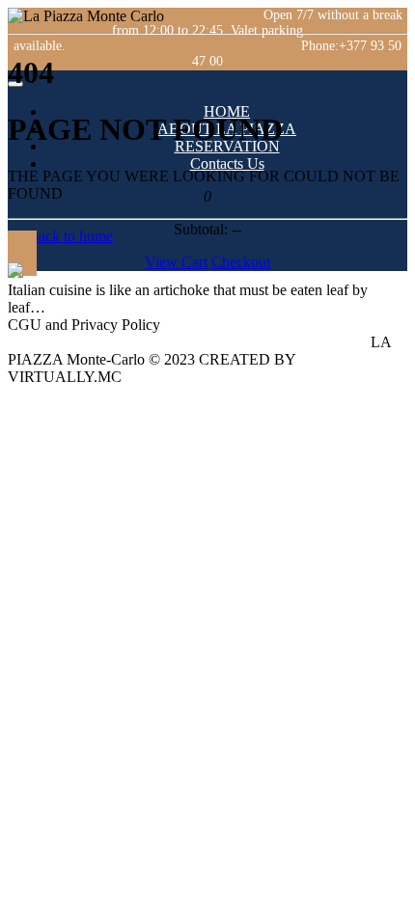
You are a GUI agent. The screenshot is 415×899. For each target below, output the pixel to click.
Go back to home (60, 236)
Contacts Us (227, 163)
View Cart (176, 262)
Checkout (240, 262)
